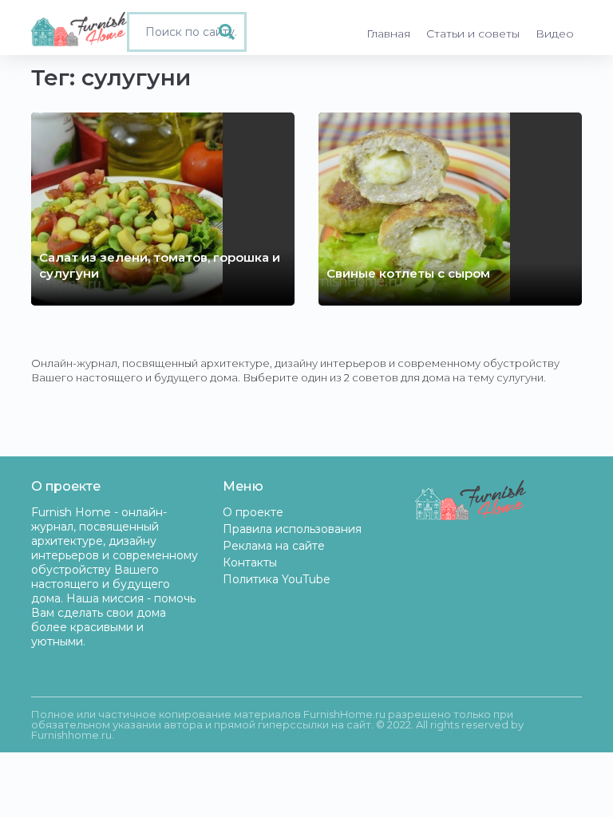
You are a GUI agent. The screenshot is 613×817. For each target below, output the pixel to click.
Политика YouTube (276, 579)
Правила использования (292, 529)
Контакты (250, 562)
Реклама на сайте (274, 546)
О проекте (253, 512)
